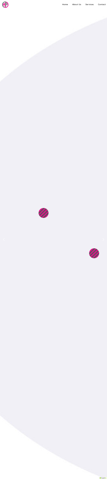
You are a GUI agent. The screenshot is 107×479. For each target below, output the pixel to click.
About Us (76, 4)
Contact (102, 4)
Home (65, 4)
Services (90, 4)
